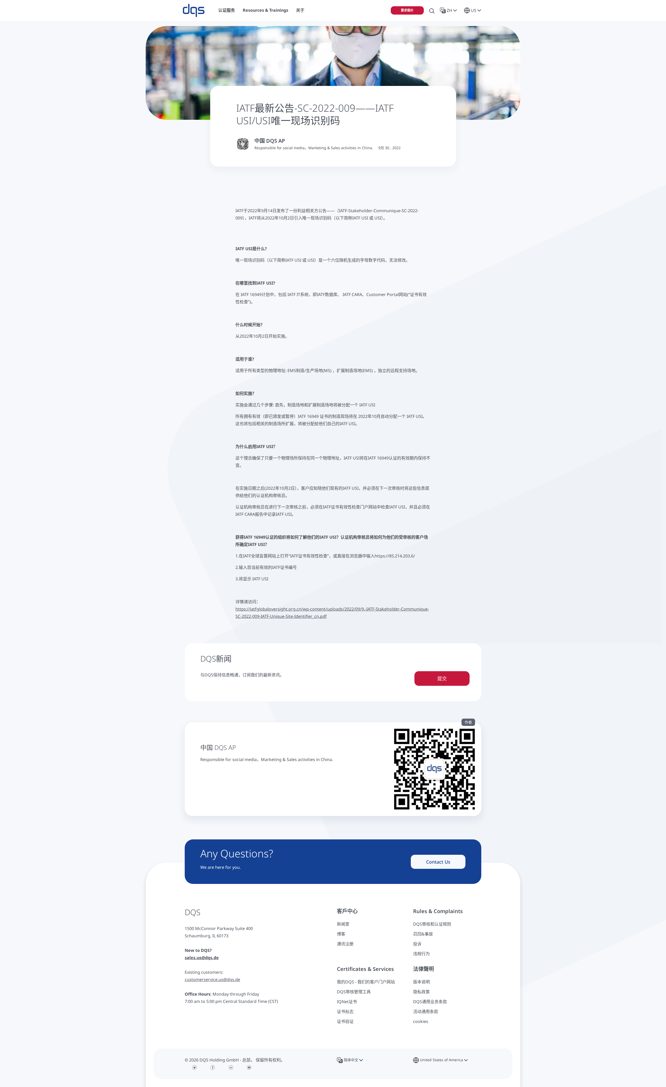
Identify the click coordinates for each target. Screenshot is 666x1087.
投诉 (417, 944)
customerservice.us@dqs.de (212, 979)
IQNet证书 (347, 1001)
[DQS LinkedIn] (231, 1067)
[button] (449, 10)
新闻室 (343, 924)
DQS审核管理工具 (354, 992)
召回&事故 (423, 934)
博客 (341, 934)
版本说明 (421, 982)
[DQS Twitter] (194, 1067)
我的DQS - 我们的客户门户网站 (366, 982)
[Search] (432, 10)
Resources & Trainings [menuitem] (265, 10)
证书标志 (345, 1011)
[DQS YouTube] (249, 1067)
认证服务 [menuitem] (226, 10)
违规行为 (421, 954)
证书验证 (345, 1021)
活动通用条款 (425, 1011)
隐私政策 (421, 992)
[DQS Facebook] (213, 1067)
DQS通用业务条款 (430, 1001)
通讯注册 (345, 944)
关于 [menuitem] (300, 10)
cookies (420, 1021)
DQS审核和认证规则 (432, 924)
